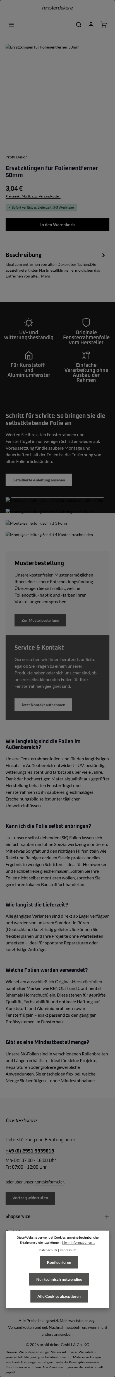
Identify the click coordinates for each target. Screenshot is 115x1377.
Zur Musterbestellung (40, 620)
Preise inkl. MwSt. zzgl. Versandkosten (33, 196)
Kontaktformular (49, 1182)
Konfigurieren (59, 1262)
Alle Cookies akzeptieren (59, 1296)
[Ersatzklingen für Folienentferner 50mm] (57, 96)
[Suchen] (78, 24)
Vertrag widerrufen (30, 1198)
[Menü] (11, 24)
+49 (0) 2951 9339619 (30, 1151)
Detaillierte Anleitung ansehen (39, 480)
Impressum (68, 1250)
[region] (57, 96)
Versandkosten (21, 1327)
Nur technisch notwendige (59, 1279)
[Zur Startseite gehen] (57, 8)
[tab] (56, 264)
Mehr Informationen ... (78, 1242)
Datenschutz (48, 1250)
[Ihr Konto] (91, 24)
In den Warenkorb (57, 224)
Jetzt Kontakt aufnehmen (43, 704)
